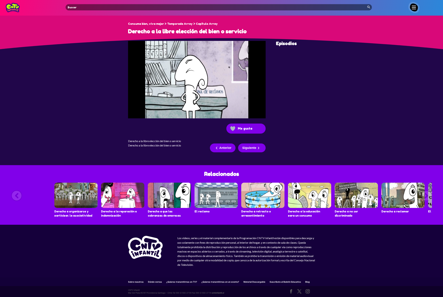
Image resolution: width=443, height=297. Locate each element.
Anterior (225, 148)
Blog (307, 282)
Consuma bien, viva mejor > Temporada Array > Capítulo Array (173, 23)
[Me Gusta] (232, 128)
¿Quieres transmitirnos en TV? (181, 282)
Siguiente (249, 148)
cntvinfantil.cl (218, 293)
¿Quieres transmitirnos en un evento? (220, 282)
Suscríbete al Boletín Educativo (285, 282)
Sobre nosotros (136, 282)
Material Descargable (254, 282)
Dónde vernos (155, 282)
